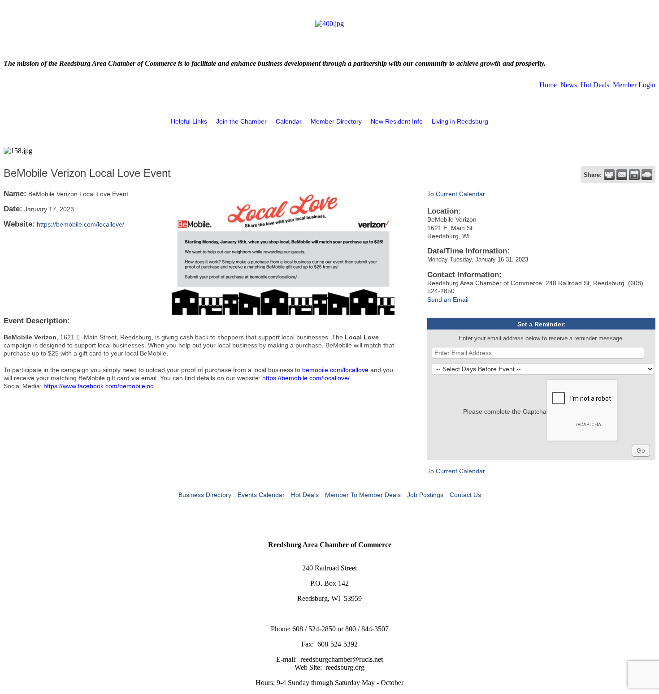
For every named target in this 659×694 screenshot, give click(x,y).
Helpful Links (189, 121)
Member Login (634, 85)
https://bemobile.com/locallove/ (80, 224)
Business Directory (204, 494)
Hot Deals (595, 85)
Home (548, 85)
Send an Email (447, 299)
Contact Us (465, 494)
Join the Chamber (241, 121)
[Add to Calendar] (634, 174)
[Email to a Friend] (621, 174)
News (568, 85)
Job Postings (425, 494)
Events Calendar (261, 494)
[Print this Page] (609, 174)
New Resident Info (397, 121)
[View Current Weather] (647, 174)
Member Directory (336, 121)
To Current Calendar (456, 193)
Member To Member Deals (363, 494)
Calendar (289, 121)
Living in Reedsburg (460, 121)
